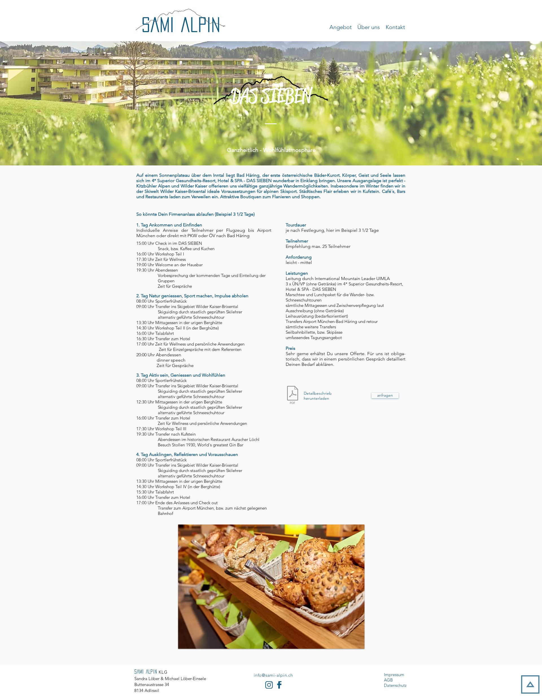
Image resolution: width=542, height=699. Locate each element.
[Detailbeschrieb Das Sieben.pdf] (293, 396)
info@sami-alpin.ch (273, 675)
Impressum (394, 674)
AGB (388, 680)
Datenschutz (395, 685)
